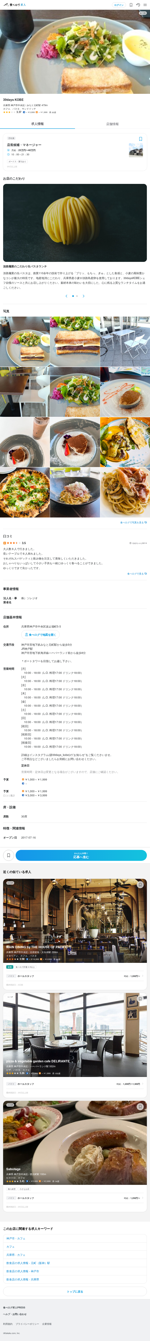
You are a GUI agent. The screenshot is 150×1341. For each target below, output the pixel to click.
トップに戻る (75, 1291)
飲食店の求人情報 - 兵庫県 (22, 1279)
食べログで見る (135, 573)
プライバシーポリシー (27, 1323)
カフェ (10, 1246)
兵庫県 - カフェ (15, 1255)
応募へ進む (81, 855)
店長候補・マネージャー (24, 144)
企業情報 (47, 1323)
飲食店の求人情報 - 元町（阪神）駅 (28, 1263)
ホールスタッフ (26, 976)
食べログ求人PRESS (14, 1307)
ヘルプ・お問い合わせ (15, 1314)
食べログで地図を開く (42, 634)
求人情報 (37, 123)
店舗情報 (112, 124)
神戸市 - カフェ (15, 1238)
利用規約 (7, 1323)
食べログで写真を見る (132, 522)
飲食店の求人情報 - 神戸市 (22, 1271)
